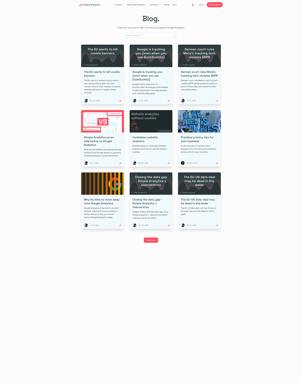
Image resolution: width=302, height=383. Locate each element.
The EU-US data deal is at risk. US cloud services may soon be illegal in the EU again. (198, 211)
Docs (174, 5)
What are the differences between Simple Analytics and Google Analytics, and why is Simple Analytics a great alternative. (102, 152)
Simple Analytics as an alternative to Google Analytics (99, 140)
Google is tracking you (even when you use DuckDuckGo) (147, 75)
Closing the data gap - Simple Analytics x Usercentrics (147, 203)
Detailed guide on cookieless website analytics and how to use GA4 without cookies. (149, 149)
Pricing (166, 5)
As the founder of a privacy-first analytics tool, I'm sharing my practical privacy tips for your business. (198, 149)
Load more (151, 240)
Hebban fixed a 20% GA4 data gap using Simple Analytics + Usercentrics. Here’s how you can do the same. (150, 215)
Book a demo (215, 4)
